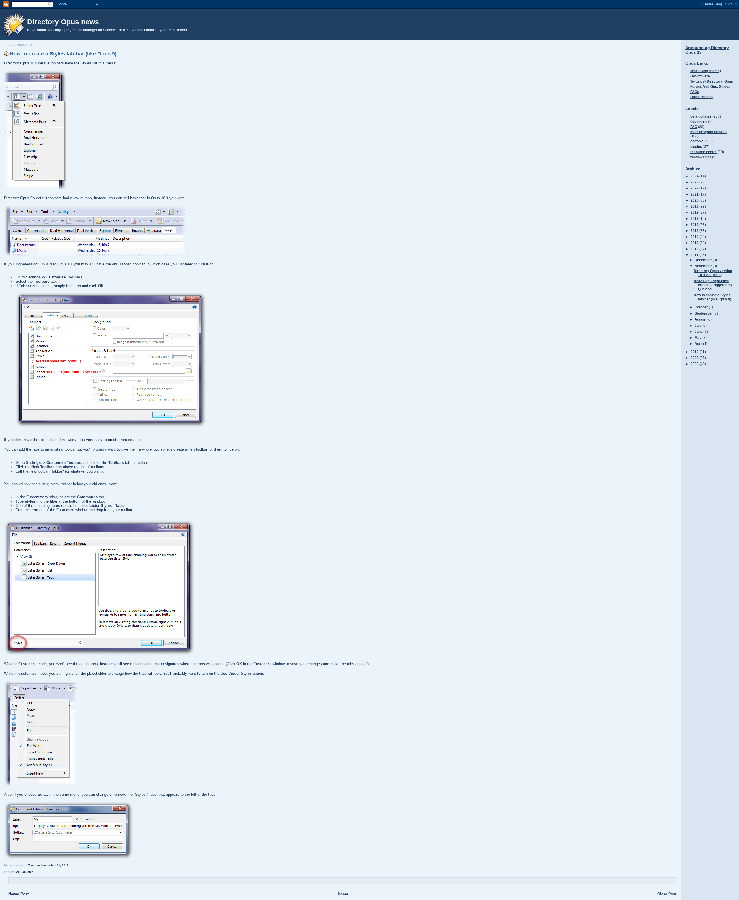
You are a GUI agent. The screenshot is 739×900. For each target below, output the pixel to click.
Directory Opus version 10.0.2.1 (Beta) (713, 273)
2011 (695, 255)
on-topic (27, 871)
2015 (695, 231)
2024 (695, 176)
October (702, 307)
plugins (696, 146)
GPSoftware (700, 76)
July (698, 325)
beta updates (701, 116)
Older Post (666, 894)
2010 (695, 352)
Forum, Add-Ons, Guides (710, 86)
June (699, 331)
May (698, 337)
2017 (695, 218)
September (704, 313)
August (701, 319)
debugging (698, 121)
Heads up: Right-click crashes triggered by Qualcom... (713, 285)
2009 (695, 358)
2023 (695, 182)
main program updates (708, 132)
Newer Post (18, 894)
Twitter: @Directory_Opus (711, 81)
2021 (695, 194)
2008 (695, 364)
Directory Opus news (63, 22)
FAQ (17, 871)
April (699, 343)
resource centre (703, 152)
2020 (695, 200)
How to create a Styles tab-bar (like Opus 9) (63, 54)
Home (343, 894)
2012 (695, 249)
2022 (695, 188)
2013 (695, 243)
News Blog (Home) (705, 71)
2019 (695, 206)
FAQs (694, 92)
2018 (695, 212)
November (704, 266)
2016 (695, 224)
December (704, 260)
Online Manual (701, 97)
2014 (695, 237)
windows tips (700, 157)
